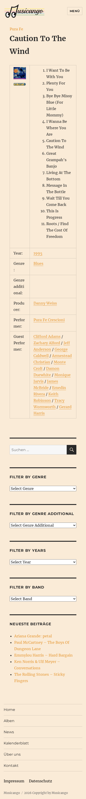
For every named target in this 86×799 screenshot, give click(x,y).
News (9, 732)
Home (9, 709)
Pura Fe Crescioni (49, 320)
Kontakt (11, 765)
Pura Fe (16, 29)
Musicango (12, 793)
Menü (75, 11)
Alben (9, 721)
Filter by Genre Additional (42, 514)
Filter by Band (27, 587)
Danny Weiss (45, 303)
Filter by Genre (28, 477)
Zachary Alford (46, 343)
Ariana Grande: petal (33, 636)
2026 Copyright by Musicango (46, 793)
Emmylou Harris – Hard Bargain (43, 655)
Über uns (12, 754)
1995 (37, 253)
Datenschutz (40, 781)
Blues (38, 263)
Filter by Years (28, 550)
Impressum (14, 781)
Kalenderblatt (16, 743)
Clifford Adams (47, 336)
